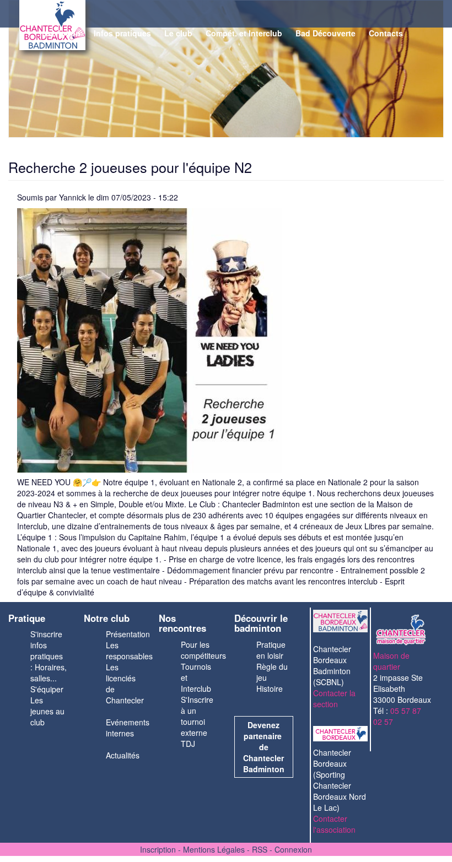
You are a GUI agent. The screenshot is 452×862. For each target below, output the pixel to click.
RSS (259, 849)
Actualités (122, 755)
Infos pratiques (122, 33)
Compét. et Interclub (244, 33)
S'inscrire (46, 633)
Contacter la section (334, 698)
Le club (178, 33)
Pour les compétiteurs (203, 650)
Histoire (269, 688)
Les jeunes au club (47, 711)
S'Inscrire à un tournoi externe (197, 716)
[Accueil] (27, 28)
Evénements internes (127, 728)
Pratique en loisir (271, 650)
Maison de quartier (391, 661)
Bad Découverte (325, 33)
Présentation (128, 633)
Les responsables (129, 650)
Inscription (60, 33)
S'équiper (46, 689)
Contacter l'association (334, 824)
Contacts (386, 33)
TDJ (188, 743)
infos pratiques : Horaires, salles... (48, 661)
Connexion (293, 849)
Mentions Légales (214, 849)
